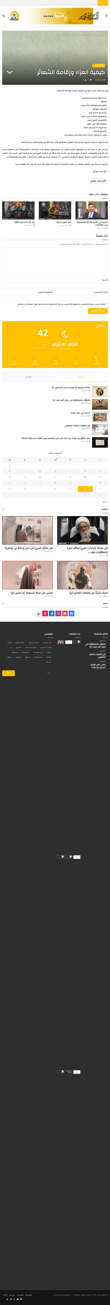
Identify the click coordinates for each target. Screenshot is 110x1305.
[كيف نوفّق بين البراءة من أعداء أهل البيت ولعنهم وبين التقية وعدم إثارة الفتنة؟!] (100, 442)
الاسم (105, 280)
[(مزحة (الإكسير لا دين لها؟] (76, 747)
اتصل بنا (20, 1295)
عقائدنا (49, 652)
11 (70, 477)
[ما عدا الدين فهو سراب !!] (76, 1072)
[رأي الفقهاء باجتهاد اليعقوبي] (100, 429)
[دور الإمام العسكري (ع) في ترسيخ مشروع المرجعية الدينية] (68, 962)
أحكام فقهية (19, 643)
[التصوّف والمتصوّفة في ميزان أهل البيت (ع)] (100, 404)
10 (85, 477)
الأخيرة (28, 377)
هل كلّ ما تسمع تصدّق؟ (24, 222)
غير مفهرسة (38, 652)
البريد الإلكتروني (100, 292)
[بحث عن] (3, 17)
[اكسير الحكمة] (55, 16)
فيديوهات (14, 652)
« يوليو (105, 502)
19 (55, 483)
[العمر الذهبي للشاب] (60, 962)
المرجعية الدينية (30, 648)
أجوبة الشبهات (33, 643)
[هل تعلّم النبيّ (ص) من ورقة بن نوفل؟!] (27, 530)
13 (40, 477)
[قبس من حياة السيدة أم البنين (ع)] (27, 575)
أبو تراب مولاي (97, 181)
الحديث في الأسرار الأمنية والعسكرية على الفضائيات (92, 223)
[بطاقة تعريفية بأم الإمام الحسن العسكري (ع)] (100, 391)
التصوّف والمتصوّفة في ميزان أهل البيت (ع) (71, 400)
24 (85, 489)
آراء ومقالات (90, 35)
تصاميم (18, 648)
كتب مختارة (38, 657)
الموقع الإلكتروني (45, 292)
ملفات (9, 657)
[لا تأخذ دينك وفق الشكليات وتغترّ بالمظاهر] (68, 642)
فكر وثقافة (25, 652)
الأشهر (81, 377)
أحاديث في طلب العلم (80, 413)
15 (9, 477)
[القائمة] (106, 17)
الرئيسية (100, 35)
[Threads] (38, 614)
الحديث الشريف (45, 648)
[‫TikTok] (45, 613)
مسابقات (18, 657)
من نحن (12, 1295)
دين (10, 648)
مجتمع (27, 657)
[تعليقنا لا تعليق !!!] (60, 1177)
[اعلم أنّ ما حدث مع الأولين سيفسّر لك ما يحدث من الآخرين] (76, 857)
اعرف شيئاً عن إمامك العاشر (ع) (89, 592)
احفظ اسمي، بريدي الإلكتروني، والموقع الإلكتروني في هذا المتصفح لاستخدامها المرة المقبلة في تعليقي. (61, 304)
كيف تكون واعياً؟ (63, 222)
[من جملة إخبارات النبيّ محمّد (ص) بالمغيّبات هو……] (82, 530)
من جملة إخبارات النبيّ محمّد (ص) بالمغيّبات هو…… (87, 550)
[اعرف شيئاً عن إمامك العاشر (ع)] (82, 575)
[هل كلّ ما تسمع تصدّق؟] (18, 210)
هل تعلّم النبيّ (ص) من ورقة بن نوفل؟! (29, 548)
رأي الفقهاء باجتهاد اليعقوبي (77, 425)
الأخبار (9, 643)
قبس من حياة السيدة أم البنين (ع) (32, 592)
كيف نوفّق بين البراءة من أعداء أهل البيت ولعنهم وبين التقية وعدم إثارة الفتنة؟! (55, 438)
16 (100, 483)
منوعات (48, 662)
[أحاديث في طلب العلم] (100, 417)
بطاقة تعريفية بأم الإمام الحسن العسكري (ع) (71, 387)
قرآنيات (48, 657)
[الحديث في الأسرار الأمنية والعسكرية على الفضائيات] (91, 210)
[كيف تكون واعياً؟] (55, 210)
